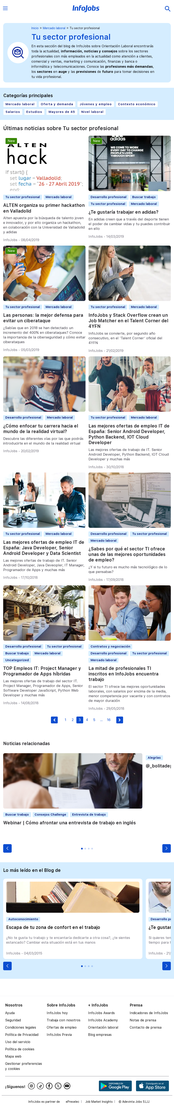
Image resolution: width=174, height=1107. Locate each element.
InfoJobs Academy (103, 1020)
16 (109, 720)
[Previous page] (54, 720)
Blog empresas (100, 1035)
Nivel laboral (92, 112)
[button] (7, 848)
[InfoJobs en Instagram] (32, 1086)
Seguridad (13, 1020)
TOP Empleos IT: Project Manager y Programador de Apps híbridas (42, 671)
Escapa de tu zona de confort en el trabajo (53, 927)
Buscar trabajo (144, 197)
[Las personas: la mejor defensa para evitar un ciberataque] (44, 300)
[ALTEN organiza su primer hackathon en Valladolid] (44, 190)
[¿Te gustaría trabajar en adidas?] (129, 190)
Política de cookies (19, 1049)
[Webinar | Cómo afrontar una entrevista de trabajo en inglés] (72, 807)
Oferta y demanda (57, 104)
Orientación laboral (103, 1027)
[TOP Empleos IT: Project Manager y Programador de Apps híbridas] (44, 640)
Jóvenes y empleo (96, 104)
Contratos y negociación (110, 646)
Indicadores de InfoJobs (149, 1013)
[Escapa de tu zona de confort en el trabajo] (72, 912)
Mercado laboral (54, 28)
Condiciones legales (20, 1027)
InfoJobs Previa (59, 1035)
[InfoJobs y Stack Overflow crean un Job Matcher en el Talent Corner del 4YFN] (129, 300)
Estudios (34, 112)
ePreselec (72, 1101)
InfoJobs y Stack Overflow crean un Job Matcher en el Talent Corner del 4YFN (128, 320)
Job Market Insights (99, 1101)
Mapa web (13, 1056)
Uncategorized (17, 660)
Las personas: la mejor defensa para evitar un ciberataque (43, 317)
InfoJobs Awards (101, 1013)
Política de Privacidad (21, 1035)
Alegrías (154, 758)
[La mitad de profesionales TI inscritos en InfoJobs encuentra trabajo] (129, 640)
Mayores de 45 (62, 112)
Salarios (13, 112)
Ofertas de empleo (62, 1027)
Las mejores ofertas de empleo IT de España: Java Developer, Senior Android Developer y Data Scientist (43, 548)
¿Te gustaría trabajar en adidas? (123, 212)
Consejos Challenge (50, 814)
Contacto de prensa (145, 1027)
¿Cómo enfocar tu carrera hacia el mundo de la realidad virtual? (40, 428)
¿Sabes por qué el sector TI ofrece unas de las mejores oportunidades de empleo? (127, 554)
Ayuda (10, 1013)
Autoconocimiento (23, 919)
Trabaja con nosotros (63, 1020)
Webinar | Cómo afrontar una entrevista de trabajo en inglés (69, 822)
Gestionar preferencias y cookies (23, 1066)
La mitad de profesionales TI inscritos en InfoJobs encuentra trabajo (123, 674)
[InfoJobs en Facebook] (49, 1086)
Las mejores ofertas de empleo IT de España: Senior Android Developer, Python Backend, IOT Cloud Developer (129, 434)
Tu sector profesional (22, 197)
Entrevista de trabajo (89, 814)
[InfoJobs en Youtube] (67, 1086)
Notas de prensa (143, 1020)
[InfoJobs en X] (58, 1086)
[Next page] (119, 720)
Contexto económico (137, 104)
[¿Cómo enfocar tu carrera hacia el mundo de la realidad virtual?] (44, 411)
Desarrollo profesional (108, 197)
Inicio (35, 28)
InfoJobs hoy (57, 1013)
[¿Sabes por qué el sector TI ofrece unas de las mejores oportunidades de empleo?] (129, 527)
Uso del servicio (17, 1042)
